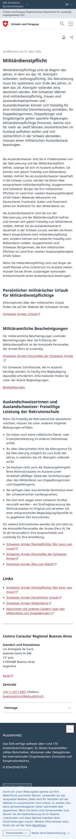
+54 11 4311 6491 (14, 692)
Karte (6, 676)
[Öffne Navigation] (70, 23)
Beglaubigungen (14, 387)
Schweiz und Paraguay (25, 24)
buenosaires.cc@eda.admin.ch (23, 696)
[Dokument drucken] (64, 37)
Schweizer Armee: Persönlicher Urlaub (32, 597)
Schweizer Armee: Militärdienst (27, 603)
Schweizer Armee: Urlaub (20, 314)
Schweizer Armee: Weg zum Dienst (30, 564)
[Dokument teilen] (71, 37)
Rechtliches (39, 825)
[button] (70, 729)
